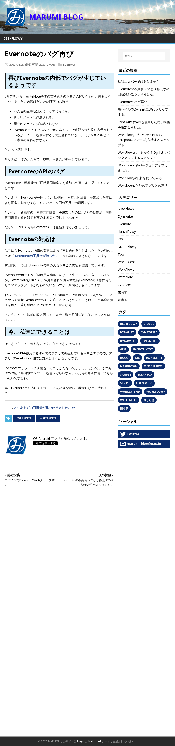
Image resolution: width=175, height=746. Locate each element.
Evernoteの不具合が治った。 (37, 256)
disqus (149, 324)
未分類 (122, 292)
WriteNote (125, 277)
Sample (125, 375)
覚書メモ (124, 300)
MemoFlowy (127, 246)
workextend (130, 392)
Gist (123, 349)
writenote (48, 418)
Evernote (69, 65)
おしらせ (124, 284)
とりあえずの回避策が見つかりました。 (42, 407)
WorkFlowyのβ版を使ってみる (140, 178)
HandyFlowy (127, 231)
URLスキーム (144, 383)
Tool (121, 254)
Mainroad (94, 741)
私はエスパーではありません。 (140, 81)
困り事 (124, 408)
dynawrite (148, 332)
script (125, 383)
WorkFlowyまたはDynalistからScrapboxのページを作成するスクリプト (144, 140)
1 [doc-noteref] (81, 342)
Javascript (154, 358)
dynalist (127, 332)
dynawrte (128, 341)
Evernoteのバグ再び (132, 102)
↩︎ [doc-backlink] (73, 407)
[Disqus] (59, 556)
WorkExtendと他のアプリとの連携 (142, 185)
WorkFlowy (126, 269)
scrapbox (144, 375)
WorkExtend (127, 262)
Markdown (128, 366)
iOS (120, 239)
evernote (24, 418)
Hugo (124, 358)
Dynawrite (125, 216)
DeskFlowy (126, 208)
